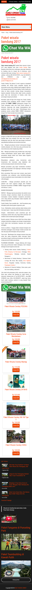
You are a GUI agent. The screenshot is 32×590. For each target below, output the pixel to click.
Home (3, 32)
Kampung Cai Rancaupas (14, 252)
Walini (29, 252)
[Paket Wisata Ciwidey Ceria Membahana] (16, 325)
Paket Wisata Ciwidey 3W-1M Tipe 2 (16, 418)
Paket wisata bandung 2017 (11, 40)
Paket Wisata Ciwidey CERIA (16, 445)
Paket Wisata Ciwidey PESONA (16, 306)
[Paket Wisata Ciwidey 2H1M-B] (16, 381)
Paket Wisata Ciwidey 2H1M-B (16, 389)
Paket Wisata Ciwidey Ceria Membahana (16, 335)
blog (7, 32)
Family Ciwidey (23, 67)
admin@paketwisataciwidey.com (9, 79)
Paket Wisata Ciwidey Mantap (16, 362)
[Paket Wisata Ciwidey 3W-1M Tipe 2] (16, 409)
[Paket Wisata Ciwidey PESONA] (16, 298)
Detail (15, 315)
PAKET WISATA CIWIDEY (20, 588)
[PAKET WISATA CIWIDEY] (16, 10)
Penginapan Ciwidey (10, 265)
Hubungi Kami (16, 580)
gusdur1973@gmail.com (7, 81)
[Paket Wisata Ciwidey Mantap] (16, 353)
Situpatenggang (8, 254)
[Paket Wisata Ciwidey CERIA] (16, 436)
